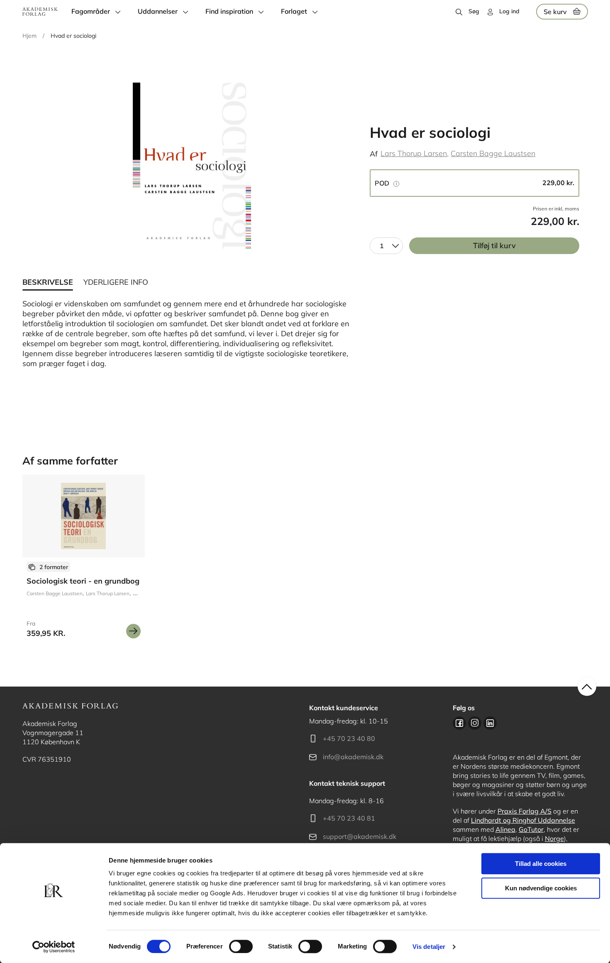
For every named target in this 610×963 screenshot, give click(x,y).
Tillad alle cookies (540, 863)
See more (83, 559)
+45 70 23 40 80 (349, 738)
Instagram (474, 723)
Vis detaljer (428, 946)
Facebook (459, 723)
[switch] (241, 946)
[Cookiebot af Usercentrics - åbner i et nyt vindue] (53, 947)
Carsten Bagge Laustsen (493, 153)
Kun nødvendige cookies (541, 888)
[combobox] (386, 245)
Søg (473, 11)
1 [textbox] (382, 246)
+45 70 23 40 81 (349, 818)
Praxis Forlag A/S (524, 811)
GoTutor (531, 829)
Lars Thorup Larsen (414, 153)
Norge (554, 838)
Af (374, 154)
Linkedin (490, 723)
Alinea (505, 829)
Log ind (509, 11)
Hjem (29, 35)
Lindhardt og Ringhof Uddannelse (523, 820)
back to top (587, 686)
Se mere (133, 631)
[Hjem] (40, 11)
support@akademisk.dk (359, 836)
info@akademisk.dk (353, 757)
